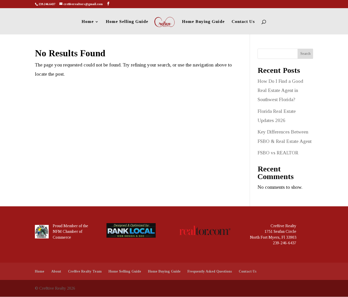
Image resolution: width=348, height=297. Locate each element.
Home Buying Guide (203, 22)
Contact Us (243, 22)
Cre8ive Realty (283, 226)
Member (70, 226)
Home (88, 22)
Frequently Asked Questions (210, 271)
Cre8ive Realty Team (85, 271)
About (56, 271)
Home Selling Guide (127, 22)
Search (305, 54)
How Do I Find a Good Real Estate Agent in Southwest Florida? (280, 90)
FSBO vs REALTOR (278, 152)
